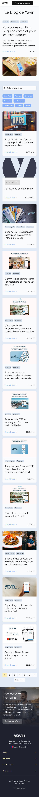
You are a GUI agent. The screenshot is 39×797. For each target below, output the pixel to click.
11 (34, 675)
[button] (35, 2)
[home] (5, 3)
